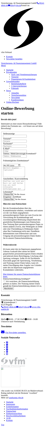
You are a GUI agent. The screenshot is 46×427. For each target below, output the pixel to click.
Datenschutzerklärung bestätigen (16, 279)
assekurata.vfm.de (16, 398)
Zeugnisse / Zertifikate (12, 197)
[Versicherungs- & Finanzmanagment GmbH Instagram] (7, 347)
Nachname (8, 144)
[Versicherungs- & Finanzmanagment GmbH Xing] (7, 349)
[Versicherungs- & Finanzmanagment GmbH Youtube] (7, 354)
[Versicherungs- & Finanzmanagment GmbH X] (7, 345)
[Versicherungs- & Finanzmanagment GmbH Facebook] (7, 342)
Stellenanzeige (9, 134)
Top (2, 425)
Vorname (7, 139)
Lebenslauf (8, 192)
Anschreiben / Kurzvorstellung (15, 179)
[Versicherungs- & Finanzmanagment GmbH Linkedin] (7, 352)
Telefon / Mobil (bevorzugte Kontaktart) (19, 153)
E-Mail (6, 148)
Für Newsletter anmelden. (15, 332)
